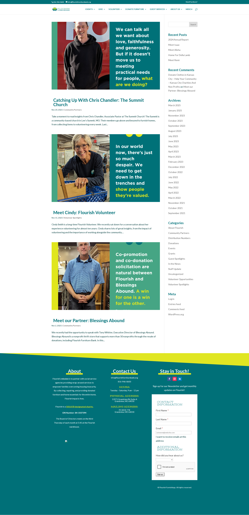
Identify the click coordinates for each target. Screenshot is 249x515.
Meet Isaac (174, 44)
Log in (171, 298)
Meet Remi (173, 60)
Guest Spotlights (176, 258)
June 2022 (173, 182)
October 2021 (175, 208)
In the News (174, 263)
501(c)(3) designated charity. (79, 406)
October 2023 (175, 120)
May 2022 (173, 187)
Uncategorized (175, 274)
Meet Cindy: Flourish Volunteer (84, 212)
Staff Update (174, 268)
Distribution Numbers (179, 238)
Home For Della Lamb (179, 55)
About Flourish (175, 227)
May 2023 (173, 146)
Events (171, 248)
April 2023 (173, 151)
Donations (173, 243)
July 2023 (173, 136)
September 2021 (176, 213)
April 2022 (173, 192)
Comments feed (176, 309)
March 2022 (174, 197)
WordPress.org (176, 314)
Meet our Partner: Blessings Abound (89, 320)
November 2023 (176, 115)
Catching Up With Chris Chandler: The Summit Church (98, 102)
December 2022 (176, 166)
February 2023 (175, 161)
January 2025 (175, 110)
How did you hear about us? (170, 455)
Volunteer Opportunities (180, 279)
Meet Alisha (174, 49)
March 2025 (174, 105)
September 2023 (176, 125)
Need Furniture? (192, 2)
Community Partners (73, 110)
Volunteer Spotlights (73, 218)
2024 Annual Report (178, 39)
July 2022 (173, 177)
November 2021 (176, 202)
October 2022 (175, 172)
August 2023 (174, 131)
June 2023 (173, 141)
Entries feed (174, 304)
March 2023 (174, 156)
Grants (171, 253)
